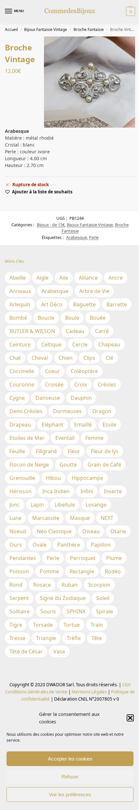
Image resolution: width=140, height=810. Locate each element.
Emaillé (83, 424)
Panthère (68, 544)
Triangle (46, 638)
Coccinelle (21, 371)
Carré (102, 331)
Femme (94, 437)
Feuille (17, 451)
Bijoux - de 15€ (51, 225)
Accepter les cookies (70, 758)
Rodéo (113, 571)
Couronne (21, 384)
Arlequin (19, 304)
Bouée (97, 317)
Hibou (53, 478)
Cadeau (75, 331)
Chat (15, 357)
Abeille (17, 277)
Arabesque (76, 237)
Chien (66, 357)
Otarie (118, 531)
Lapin (37, 504)
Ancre (115, 277)
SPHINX (76, 611)
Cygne (17, 397)
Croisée (54, 384)
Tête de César (26, 651)
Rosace (42, 584)
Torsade (43, 624)
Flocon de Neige (29, 464)
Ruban (69, 584)
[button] (130, 718)
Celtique (51, 344)
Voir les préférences (70, 794)
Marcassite (45, 518)
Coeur (52, 371)
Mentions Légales (89, 692)
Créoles (107, 384)
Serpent (19, 598)
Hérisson (20, 491)
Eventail (65, 437)
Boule (72, 317)
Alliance (88, 277)
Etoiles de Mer (27, 437)
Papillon (101, 544)
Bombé (18, 317)
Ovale (40, 544)
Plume (114, 558)
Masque (80, 518)
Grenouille (22, 478)
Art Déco (52, 304)
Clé (109, 357)
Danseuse (47, 397)
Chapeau (109, 344)
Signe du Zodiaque (63, 598)
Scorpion (99, 584)
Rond (15, 584)
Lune (15, 518)
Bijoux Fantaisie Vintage (45, 29)
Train (97, 624)
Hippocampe (87, 478)
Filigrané (46, 451)
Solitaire (19, 611)
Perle (94, 237)
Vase (59, 651)
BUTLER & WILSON (32, 331)
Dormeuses (67, 411)
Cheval (40, 357)
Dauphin (81, 397)
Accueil (11, 29)
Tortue (71, 624)
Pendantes (22, 558)
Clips (89, 357)
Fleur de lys (105, 451)
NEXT (107, 518)
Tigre (15, 624)
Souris (48, 611)
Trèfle (74, 638)
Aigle (42, 277)
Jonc (14, 504)
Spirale (104, 611)
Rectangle (82, 571)
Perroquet (82, 558)
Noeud (17, 531)
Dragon (101, 411)
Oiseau (91, 531)
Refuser (70, 776)
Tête (96, 638)
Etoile (109, 424)
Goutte (68, 464)
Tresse (17, 638)
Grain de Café (104, 464)
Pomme (49, 571)
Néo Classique (54, 531)
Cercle (80, 344)
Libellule (65, 504)
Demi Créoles (25, 411)
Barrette (116, 304)
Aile (63, 277)
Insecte (113, 491)
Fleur (74, 451)
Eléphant (52, 424)
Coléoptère (84, 371)
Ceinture (20, 344)
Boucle (46, 317)
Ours (15, 544)
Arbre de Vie (94, 291)
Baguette (84, 304)
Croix (80, 384)
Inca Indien (56, 491)
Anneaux (20, 291)
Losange (96, 504)
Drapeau (20, 424)
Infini (86, 491)
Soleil (102, 598)
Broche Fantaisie (89, 29)
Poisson (19, 571)
